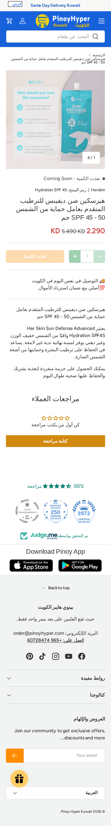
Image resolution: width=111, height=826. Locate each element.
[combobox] (55, 36)
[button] (9, 20)
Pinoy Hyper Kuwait (76, 811)
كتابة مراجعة (55, 441)
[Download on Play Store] (80, 565)
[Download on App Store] (31, 565)
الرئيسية (99, 55)
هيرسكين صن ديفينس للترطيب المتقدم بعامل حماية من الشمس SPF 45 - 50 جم (58, 60)
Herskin (98, 189)
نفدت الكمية (35, 256)
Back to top (58, 587)
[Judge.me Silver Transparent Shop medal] (27, 511)
